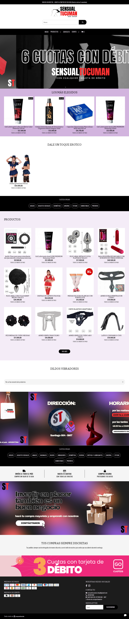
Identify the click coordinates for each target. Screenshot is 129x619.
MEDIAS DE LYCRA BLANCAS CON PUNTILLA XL (80, 296)
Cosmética (57, 206)
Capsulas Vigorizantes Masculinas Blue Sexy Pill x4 (80, 127)
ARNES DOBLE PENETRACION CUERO (111, 296)
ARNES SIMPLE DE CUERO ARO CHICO (80, 336)
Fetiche (75, 206)
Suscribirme (110, 607)
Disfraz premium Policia (19, 183)
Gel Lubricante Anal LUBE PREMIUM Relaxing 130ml (110, 127)
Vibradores (62, 455)
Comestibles (85, 206)
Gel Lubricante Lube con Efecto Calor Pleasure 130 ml (18, 127)
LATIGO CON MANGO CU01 (111, 335)
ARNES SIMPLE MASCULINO (48, 335)
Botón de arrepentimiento (94, 599)
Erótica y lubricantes (94, 455)
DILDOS (52, 455)
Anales (34, 455)
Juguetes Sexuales (44, 206)
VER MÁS (64, 351)
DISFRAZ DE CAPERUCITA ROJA (48, 296)
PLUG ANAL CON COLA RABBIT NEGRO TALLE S (17, 296)
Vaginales (43, 455)
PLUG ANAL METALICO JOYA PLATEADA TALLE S (80, 257)
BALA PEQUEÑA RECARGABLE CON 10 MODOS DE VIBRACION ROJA (111, 257)
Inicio (46, 32)
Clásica (81, 455)
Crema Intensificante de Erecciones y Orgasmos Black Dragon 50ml (49, 127)
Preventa (95, 206)
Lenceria (66, 206)
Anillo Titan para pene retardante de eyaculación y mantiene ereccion (17, 257)
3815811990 (90, 595)
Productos (54, 32)
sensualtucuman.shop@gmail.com (97, 593)
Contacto (66, 32)
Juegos (32, 206)
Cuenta (74, 32)
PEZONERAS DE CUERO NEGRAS (18, 335)
